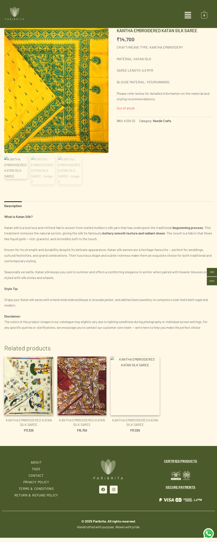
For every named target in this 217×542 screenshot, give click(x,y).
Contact (36, 475)
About (36, 462)
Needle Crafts (162, 121)
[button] (108, 15)
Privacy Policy (36, 482)
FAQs (36, 469)
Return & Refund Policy (36, 495)
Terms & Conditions (36, 488)
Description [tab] (13, 206)
